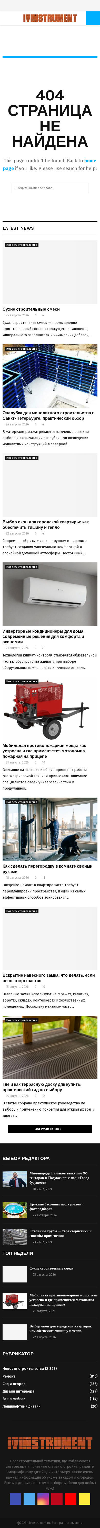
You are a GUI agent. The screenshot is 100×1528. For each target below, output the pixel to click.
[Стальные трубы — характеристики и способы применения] (15, 1237)
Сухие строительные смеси (31, 309)
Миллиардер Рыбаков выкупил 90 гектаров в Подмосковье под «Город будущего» (59, 1178)
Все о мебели (14, 1399)
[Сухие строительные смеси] (50, 272)
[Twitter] (42, 6)
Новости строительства (21, 245)
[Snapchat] (63, 6)
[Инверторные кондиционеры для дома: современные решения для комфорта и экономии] (50, 594)
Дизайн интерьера (18, 1391)
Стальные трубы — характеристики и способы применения (60, 1233)
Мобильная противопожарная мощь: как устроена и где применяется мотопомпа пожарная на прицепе (44, 751)
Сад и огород (14, 1384)
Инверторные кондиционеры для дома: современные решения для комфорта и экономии (44, 637)
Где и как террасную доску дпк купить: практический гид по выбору (42, 1087)
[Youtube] (58, 6)
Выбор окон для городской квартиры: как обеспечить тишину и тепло (46, 524)
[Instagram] (47, 6)
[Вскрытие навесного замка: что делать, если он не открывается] (50, 939)
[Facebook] (36, 6)
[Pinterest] (52, 6)
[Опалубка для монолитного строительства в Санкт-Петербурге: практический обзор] (50, 376)
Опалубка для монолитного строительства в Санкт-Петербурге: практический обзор (49, 415)
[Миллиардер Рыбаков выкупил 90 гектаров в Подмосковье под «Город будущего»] (15, 1179)
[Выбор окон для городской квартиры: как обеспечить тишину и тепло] (50, 485)
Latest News (18, 228)
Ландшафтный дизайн (22, 1406)
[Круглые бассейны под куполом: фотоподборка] (15, 1210)
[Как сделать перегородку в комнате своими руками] (50, 829)
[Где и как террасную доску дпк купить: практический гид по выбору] (50, 1048)
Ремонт (9, 1376)
